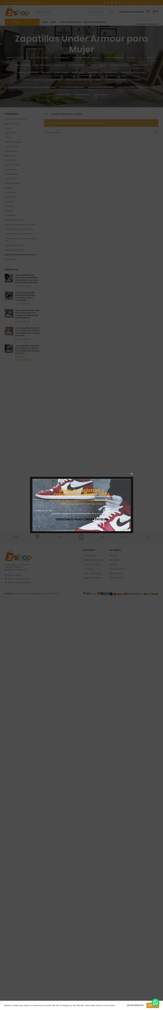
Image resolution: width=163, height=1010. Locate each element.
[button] (155, 1002)
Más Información (135, 1005)
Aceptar (153, 1005)
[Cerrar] (132, 473)
